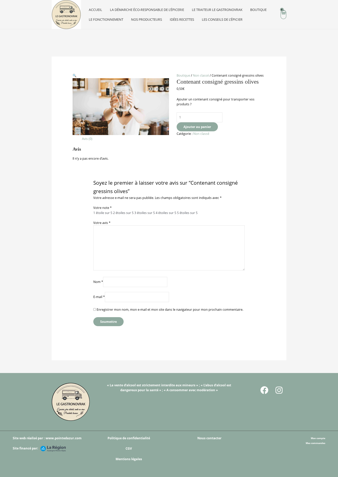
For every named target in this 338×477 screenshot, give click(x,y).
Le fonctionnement (106, 19)
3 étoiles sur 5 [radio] (144, 213)
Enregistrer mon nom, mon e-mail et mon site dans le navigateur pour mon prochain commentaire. (170, 309)
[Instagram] (279, 390)
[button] (74, 75)
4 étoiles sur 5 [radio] (166, 213)
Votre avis (102, 223)
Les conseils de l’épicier (222, 19)
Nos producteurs (146, 19)
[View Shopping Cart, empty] (283, 14)
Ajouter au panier (197, 127)
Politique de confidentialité (129, 438)
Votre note (102, 208)
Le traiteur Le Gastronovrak (217, 9)
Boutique (258, 9)
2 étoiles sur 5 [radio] (123, 213)
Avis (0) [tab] (87, 139)
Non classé (201, 75)
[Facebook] (264, 390)
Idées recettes (182, 19)
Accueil (95, 9)
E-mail (99, 297)
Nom (98, 282)
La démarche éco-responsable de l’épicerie (147, 9)
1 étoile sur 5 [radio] (102, 213)
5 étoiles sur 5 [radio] (187, 213)
